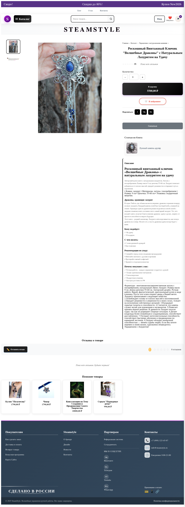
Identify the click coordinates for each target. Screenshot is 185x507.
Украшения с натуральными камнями (153, 43)
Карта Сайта (11, 459)
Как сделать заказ (13, 439)
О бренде (68, 439)
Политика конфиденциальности (167, 501)
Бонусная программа (14, 454)
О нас (90, 10)
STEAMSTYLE (92, 29)
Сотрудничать (110, 444)
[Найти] (111, 19)
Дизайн (67, 444)
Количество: (128, 71)
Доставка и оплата (13, 444)
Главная (125, 43)
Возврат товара (12, 449)
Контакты (104, 10)
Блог (79, 10)
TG (151, 111)
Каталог (134, 43)
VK (144, 111)
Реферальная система (113, 439)
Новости (67, 449)
